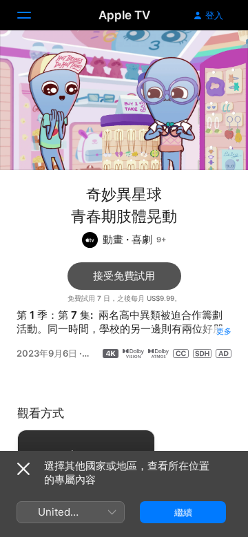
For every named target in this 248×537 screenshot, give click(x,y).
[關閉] (23, 469)
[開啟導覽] (32, 15)
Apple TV (124, 15)
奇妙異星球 (124, 194)
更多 (223, 331)
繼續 (183, 512)
